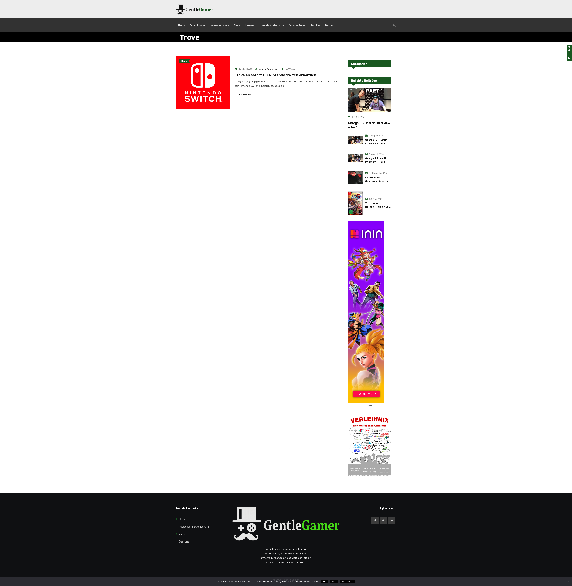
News (237, 25)
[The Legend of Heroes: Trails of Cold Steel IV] (355, 203)
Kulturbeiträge (297, 25)
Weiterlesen (347, 581)
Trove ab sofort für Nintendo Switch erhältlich (275, 75)
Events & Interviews (272, 25)
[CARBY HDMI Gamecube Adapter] (355, 177)
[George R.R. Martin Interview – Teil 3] (355, 158)
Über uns (315, 25)
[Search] (394, 25)
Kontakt (329, 25)
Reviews (249, 25)
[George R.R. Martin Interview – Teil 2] (355, 140)
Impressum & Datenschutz (194, 526)
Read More (245, 94)
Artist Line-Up (198, 25)
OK (324, 581)
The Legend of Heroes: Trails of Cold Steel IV (378, 207)
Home (181, 25)
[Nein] (568, 581)
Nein (334, 581)
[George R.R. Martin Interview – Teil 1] (369, 100)
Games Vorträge (220, 25)
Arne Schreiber (269, 69)
